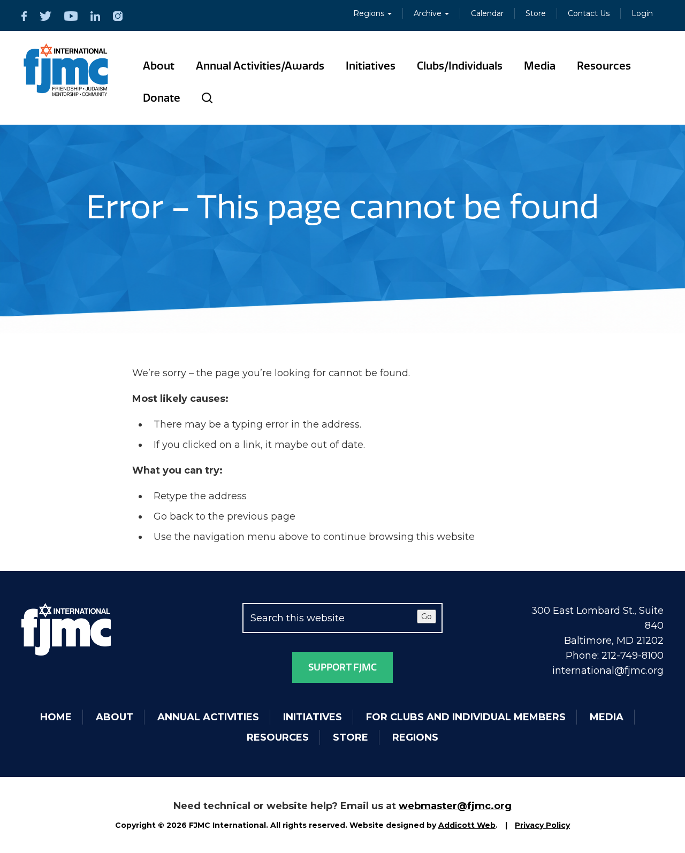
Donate (161, 98)
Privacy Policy (542, 825)
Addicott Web (467, 825)
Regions (369, 13)
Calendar (487, 13)
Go (426, 616)
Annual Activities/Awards (260, 65)
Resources (604, 65)
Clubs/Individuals (460, 65)
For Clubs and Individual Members (466, 717)
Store (536, 13)
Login (642, 13)
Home (56, 717)
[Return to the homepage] (66, 70)
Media (539, 65)
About (158, 65)
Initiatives (370, 65)
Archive (429, 13)
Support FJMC (342, 667)
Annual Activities (208, 717)
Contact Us (589, 13)
